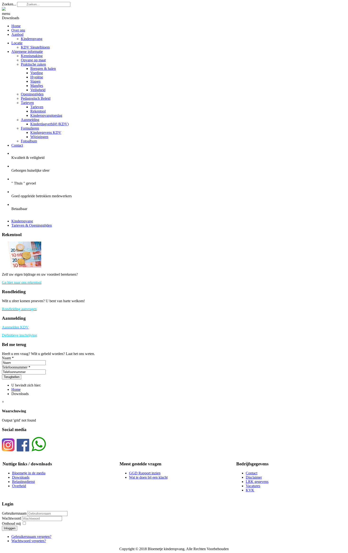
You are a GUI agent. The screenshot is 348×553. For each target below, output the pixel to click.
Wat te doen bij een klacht (148, 477)
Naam (6, 358)
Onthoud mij (11, 524)
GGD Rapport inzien (145, 473)
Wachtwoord (12, 518)
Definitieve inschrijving (19, 335)
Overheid (19, 486)
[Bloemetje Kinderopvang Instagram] (8, 450)
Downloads (20, 477)
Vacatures (253, 486)
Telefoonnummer (14, 367)
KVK (250, 490)
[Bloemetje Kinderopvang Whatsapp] (38, 450)
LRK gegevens (257, 482)
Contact (251, 473)
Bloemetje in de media (28, 473)
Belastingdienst (23, 482)
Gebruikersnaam (14, 513)
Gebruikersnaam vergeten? (31, 537)
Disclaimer (254, 477)
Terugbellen (11, 377)
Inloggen (9, 528)
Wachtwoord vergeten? (28, 541)
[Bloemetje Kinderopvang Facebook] (23, 450)
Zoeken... (9, 4)
